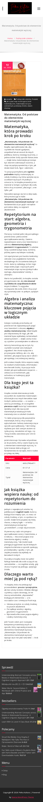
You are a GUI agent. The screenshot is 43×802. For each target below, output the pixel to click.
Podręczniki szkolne (24, 38)
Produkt (35, 99)
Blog (5, 774)
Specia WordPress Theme (23, 797)
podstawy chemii (20, 106)
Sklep (5, 770)
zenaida (8, 99)
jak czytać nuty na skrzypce (16, 101)
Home (10, 38)
